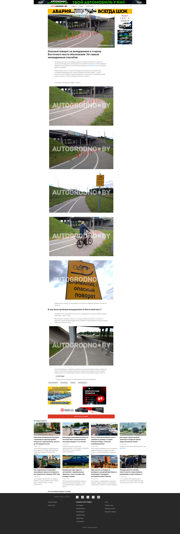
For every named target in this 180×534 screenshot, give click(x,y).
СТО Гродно (79, 505)
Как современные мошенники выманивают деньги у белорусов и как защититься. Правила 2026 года (47, 472)
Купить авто (89, 6)
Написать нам (109, 505)
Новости (73, 6)
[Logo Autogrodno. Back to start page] (59, 6)
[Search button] (127, 6)
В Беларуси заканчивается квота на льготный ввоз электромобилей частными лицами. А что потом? (75, 440)
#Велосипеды (64, 382)
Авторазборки (80, 511)
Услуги (81, 6)
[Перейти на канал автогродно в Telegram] (82, 497)
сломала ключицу (92, 65)
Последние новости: (40, 421)
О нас (106, 502)
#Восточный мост (53, 382)
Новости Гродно (52, 502)
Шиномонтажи (80, 515)
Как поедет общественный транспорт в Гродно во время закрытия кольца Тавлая (130, 440)
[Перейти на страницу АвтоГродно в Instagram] (77, 497)
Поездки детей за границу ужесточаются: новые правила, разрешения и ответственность (131, 472)
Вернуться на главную (81, 416)
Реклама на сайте (110, 508)
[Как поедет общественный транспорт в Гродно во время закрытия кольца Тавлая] (133, 429)
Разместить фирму (110, 511)
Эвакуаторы (80, 518)
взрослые (100, 62)
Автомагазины (80, 508)
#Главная (73, 382)
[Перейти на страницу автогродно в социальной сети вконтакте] (88, 497)
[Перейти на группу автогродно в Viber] (93, 497)
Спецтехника (80, 521)
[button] (127, 6)
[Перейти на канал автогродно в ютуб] (98, 497)
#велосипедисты (82, 382)
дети (94, 62)
